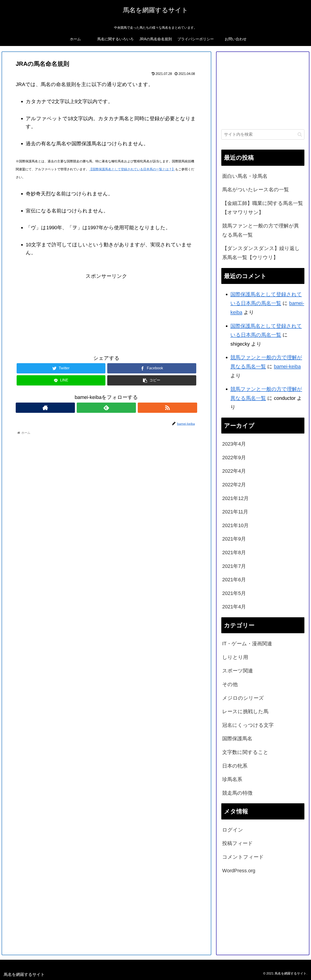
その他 (230, 684)
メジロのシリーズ (243, 698)
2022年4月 (234, 471)
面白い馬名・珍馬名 (245, 176)
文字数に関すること (245, 752)
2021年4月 (234, 607)
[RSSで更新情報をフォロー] (167, 408)
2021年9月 (234, 539)
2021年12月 (235, 498)
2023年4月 (234, 444)
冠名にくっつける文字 (248, 725)
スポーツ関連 (237, 671)
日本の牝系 (234, 766)
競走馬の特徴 (237, 793)
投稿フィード (237, 843)
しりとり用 (235, 657)
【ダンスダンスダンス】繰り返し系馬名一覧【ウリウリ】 (261, 252)
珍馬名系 (232, 779)
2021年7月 (234, 566)
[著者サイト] (45, 408)
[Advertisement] (106, 313)
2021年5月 (234, 593)
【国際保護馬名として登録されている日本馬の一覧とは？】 (132, 169)
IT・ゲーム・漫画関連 (247, 643)
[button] (300, 134)
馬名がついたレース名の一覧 (255, 189)
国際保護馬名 (237, 738)
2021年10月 (235, 525)
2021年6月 (234, 579)
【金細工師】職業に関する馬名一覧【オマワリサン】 (262, 207)
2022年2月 (234, 484)
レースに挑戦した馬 (245, 711)
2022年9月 (234, 457)
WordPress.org (238, 870)
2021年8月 (234, 552)
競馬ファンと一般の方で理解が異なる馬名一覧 (260, 230)
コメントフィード (243, 857)
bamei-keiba (287, 366)
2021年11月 (235, 512)
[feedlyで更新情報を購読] (106, 408)
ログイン (232, 830)
